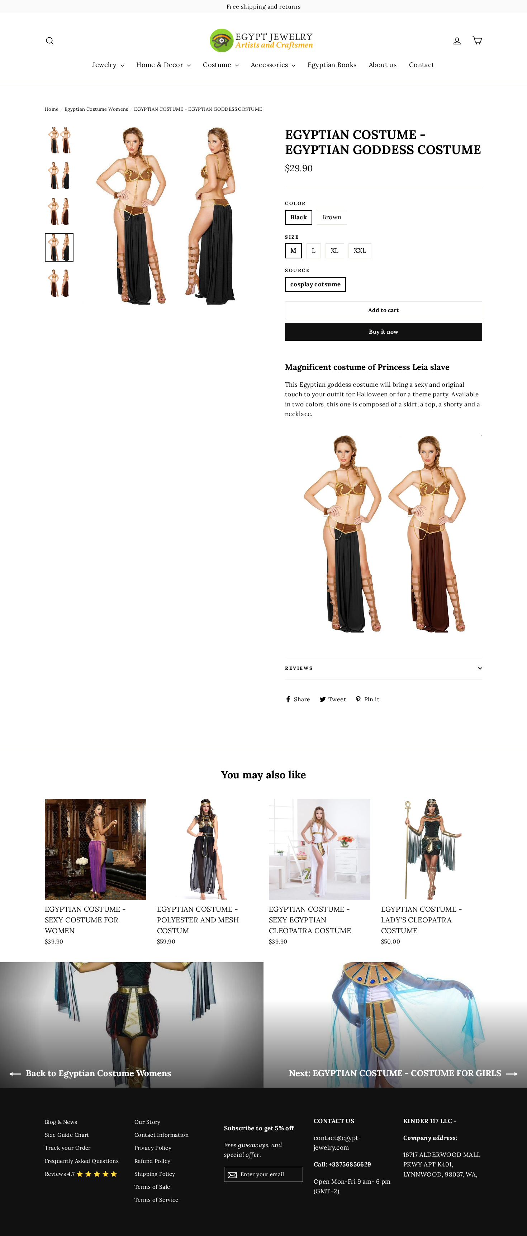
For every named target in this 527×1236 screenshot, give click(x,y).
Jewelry (105, 65)
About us (383, 65)
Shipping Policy (154, 1173)
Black (298, 217)
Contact (422, 65)
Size (292, 237)
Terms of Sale (152, 1186)
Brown (332, 217)
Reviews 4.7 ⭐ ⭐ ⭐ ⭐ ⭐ (81, 1173)
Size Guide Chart (67, 1134)
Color (295, 203)
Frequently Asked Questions (82, 1161)
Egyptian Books (332, 65)
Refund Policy (152, 1161)
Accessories (270, 65)
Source (297, 270)
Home (52, 109)
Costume (218, 65)
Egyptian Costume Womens (96, 109)
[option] (169, 216)
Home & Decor (160, 65)
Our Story (147, 1121)
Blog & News (61, 1121)
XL (335, 250)
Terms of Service (156, 1199)
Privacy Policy (152, 1147)
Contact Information (161, 1134)
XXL (360, 250)
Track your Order (68, 1147)
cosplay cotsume (315, 284)
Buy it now (383, 331)
